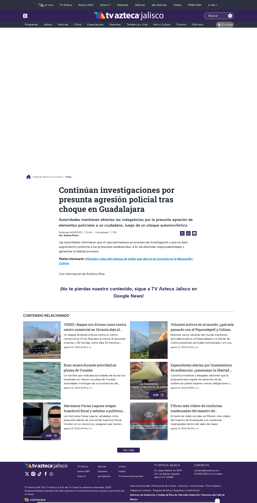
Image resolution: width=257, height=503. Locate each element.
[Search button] (230, 16)
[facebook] (45, 475)
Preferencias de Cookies (164, 486)
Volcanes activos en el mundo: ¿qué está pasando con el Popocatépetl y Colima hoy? (202, 327)
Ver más (128, 450)
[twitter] (27, 475)
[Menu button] (38, 15)
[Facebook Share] (194, 233)
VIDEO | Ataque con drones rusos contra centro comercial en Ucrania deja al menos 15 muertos (95, 327)
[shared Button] (188, 233)
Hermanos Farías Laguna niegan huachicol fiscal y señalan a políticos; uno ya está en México (93, 408)
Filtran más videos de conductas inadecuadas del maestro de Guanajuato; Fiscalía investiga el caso (200, 408)
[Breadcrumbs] (30, 176)
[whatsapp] (51, 474)
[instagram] (33, 475)
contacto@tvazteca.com (206, 470)
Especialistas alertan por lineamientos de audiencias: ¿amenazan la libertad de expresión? (202, 368)
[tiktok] (39, 475)
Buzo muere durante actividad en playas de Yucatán (90, 367)
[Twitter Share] (182, 233)
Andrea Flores (71, 235)
